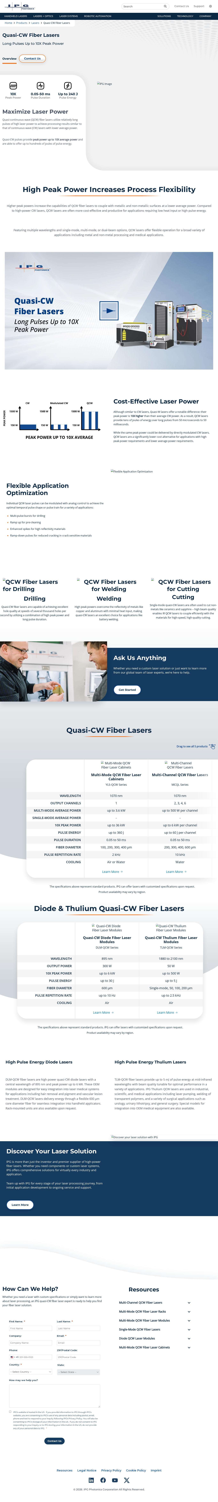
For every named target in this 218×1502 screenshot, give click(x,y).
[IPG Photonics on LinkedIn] (91, 1480)
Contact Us (181, 6)
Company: (15, 1335)
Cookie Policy (136, 1470)
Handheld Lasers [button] (15, 16)
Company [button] (205, 16)
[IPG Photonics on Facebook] (103, 1480)
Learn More (110, 872)
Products (21, 23)
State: (60, 1364)
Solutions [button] (164, 16)
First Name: (16, 1321)
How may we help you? (23, 1380)
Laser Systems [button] (68, 16)
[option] (109, 311)
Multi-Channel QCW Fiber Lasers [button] (140, 1302)
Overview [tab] (9, 58)
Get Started (127, 690)
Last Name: (64, 1321)
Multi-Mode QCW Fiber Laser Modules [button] (144, 1320)
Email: (60, 1335)
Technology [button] (185, 16)
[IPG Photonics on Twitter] (127, 1480)
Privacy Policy (111, 1470)
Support (199, 6)
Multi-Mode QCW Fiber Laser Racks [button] (142, 1311)
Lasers (35, 23)
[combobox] (13, 1357)
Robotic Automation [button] (97, 16)
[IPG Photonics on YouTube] (115, 1480)
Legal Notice (86, 1470)
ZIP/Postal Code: (67, 1350)
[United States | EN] (212, 6)
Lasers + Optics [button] (43, 16)
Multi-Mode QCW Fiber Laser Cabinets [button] (144, 1347)
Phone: (13, 1350)
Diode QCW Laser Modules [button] (137, 1338)
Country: (14, 1364)
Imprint (156, 1470)
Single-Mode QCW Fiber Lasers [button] (139, 1329)
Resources (64, 1470)
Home (8, 23)
